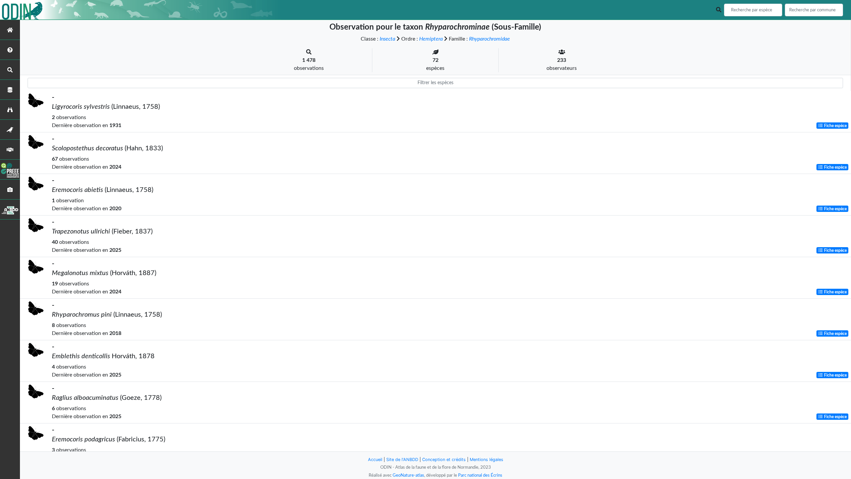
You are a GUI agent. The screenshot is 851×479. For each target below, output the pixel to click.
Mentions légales (486, 459)
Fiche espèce (835, 126)
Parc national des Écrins (480, 475)
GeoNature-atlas (408, 475)
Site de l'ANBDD (402, 459)
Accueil (375, 459)
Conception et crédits (444, 459)
